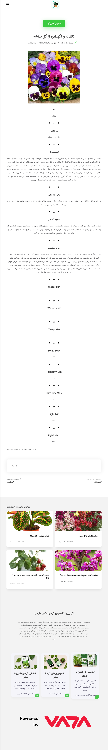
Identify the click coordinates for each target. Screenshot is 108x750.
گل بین (53, 43)
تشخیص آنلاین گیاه (54, 23)
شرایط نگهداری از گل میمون (88, 536)
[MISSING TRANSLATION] (14, 481)
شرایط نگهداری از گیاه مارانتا (39, 536)
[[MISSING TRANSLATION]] (8, 4)
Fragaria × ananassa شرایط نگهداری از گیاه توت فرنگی (30, 577)
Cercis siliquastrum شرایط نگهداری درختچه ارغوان (79, 575)
